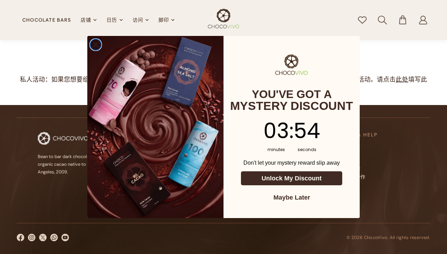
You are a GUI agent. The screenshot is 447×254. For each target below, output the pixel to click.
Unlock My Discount (292, 178)
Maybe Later (291, 197)
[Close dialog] (95, 44)
